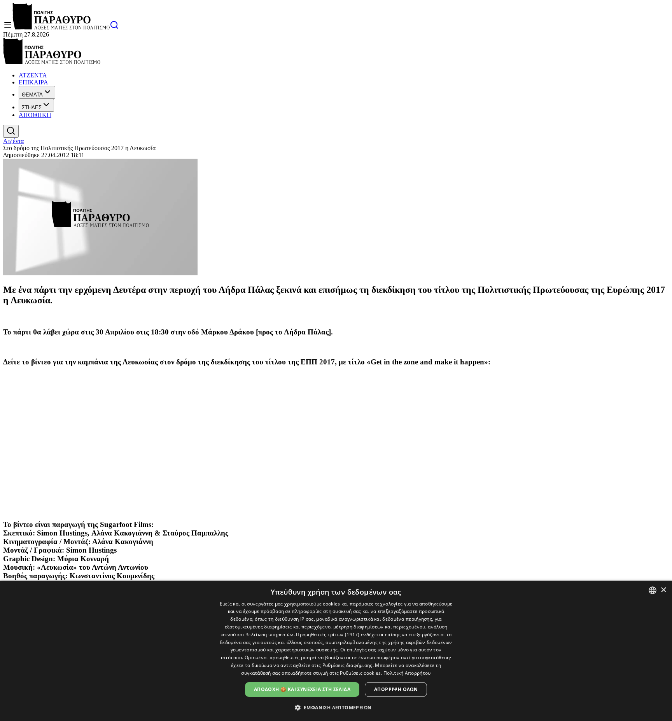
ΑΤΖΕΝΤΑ (33, 75)
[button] (336, 707)
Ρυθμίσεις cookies (360, 673)
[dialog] (336, 651)
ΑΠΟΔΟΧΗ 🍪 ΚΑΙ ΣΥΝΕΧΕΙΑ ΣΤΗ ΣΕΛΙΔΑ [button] (302, 689)
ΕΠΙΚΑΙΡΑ (33, 82)
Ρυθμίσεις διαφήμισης (347, 665)
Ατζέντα (13, 141)
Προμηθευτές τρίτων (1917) (328, 634)
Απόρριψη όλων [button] (396, 689)
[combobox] (652, 590)
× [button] (663, 590)
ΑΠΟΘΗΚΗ (35, 115)
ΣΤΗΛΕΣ (32, 107)
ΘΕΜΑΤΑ (32, 95)
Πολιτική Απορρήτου (406, 673)
